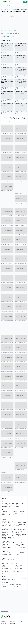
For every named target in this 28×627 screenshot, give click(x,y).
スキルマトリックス (12, 522)
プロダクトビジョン (6, 532)
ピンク (3, 504)
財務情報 (4, 547)
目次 (17, 559)
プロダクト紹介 (5, 534)
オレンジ (18, 503)
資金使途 (22, 544)
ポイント (21, 565)
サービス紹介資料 (10, 584)
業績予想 (10, 545)
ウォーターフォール (6, 511)
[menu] (1, 2)
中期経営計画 (5, 549)
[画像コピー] (2, 53)
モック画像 (23, 578)
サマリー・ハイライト (6, 544)
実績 (14, 537)
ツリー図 (4, 569)
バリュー (16, 552)
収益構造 (4, 545)
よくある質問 (5, 568)
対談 (14, 571)
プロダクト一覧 (15, 532)
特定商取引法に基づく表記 (6, 621)
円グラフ (24, 513)
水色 (6, 503)
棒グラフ (22, 511)
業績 (3, 542)
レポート (10, 586)
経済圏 (9, 537)
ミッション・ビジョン (20, 521)
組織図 (24, 522)
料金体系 (4, 538)
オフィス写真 (16, 578)
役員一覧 (4, 525)
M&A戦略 (19, 535)
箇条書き (4, 566)
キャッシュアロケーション (19, 547)
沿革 (13, 521)
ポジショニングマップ (6, 571)
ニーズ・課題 (19, 531)
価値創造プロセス (22, 524)
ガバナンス (4, 524)
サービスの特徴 (5, 529)
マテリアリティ (17, 525)
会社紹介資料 (19, 584)
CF (9, 542)
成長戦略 (13, 535)
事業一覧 (12, 534)
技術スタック (13, 555)
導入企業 (4, 535)
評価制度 (11, 554)
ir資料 (3, 584)
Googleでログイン (15, 121)
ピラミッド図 (17, 569)
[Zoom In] (6, 53)
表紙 (3, 559)
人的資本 (10, 525)
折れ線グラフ (15, 511)
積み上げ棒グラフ (5, 513)
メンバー (4, 522)
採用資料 (4, 586)
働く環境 (11, 552)
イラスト (10, 578)
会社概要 (4, 521)
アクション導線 (10, 563)
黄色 (13, 503)
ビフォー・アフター (6, 565)
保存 (22, 36)
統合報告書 (16, 586)
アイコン (4, 578)
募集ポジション (21, 555)
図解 (21, 568)
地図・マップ (20, 571)
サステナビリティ (12, 524)
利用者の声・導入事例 (21, 534)
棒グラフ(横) (14, 513)
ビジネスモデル (20, 537)
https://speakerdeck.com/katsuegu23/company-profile (21, 32)
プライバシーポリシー (15, 620)
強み (9, 535)
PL (6, 542)
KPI (21, 542)
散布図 (3, 514)
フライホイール (14, 573)
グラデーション (18, 506)
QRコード (14, 579)
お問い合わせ (16, 621)
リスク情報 (15, 544)
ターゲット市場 (5, 531)
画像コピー (6, 36)
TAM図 (9, 538)
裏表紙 (12, 559)
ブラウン (12, 504)
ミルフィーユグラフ (11, 514)
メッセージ (10, 566)
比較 (16, 563)
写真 (9, 579)
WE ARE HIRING (5, 555)
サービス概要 (13, 529)
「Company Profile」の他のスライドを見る (8, 30)
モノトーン (4, 506)
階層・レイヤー (5, 573)
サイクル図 (10, 569)
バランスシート (15, 542)
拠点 (9, 521)
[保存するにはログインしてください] (4, 53)
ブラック (17, 504)
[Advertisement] (21, 187)
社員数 (19, 522)
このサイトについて (5, 620)
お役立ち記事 (4, 623)
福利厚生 (22, 552)
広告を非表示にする (18, 193)
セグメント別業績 (17, 545)
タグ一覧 (21, 621)
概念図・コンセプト (14, 568)
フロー (3, 563)
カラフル (11, 506)
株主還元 (10, 547)
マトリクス (14, 565)
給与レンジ (4, 554)
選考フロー (17, 554)
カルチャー (4, 552)
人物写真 (4, 579)
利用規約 (22, 620)
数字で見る (17, 566)
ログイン (25, 1)
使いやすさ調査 (11, 623)
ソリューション (21, 529)
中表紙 (7, 559)
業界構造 (4, 537)
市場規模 (12, 531)
